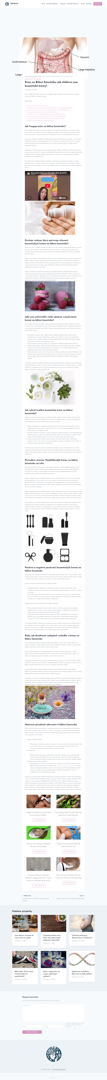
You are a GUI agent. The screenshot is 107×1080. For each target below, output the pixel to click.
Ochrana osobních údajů (59, 1069)
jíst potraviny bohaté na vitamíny (65, 765)
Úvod (43, 3)
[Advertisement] (53, 19)
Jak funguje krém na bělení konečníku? (38, 105)
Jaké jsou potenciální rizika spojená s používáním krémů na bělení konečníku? (48, 109)
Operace (63, 3)
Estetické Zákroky (35, 79)
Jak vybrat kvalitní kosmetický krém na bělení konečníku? (43, 112)
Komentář (26, 1005)
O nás (83, 3)
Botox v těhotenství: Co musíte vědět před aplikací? (51, 974)
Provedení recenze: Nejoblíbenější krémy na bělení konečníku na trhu (46, 114)
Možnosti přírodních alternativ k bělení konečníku (41, 120)
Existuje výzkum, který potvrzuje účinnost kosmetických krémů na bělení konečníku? (50, 107)
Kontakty (89, 3)
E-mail (46, 1026)
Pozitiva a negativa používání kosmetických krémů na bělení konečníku (46, 116)
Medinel (28, 89)
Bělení (27, 79)
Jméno (25, 1026)
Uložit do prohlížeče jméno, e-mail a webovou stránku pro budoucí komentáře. (75, 1025)
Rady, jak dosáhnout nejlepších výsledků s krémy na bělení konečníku (46, 118)
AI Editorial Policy (53, 1078)
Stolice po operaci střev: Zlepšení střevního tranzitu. (71, 897)
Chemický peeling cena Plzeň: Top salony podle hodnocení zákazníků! (51, 938)
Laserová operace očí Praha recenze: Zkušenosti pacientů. (35, 898)
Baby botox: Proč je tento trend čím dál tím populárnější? (24, 974)
